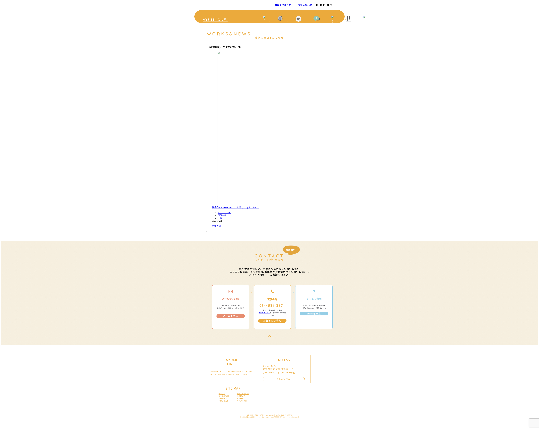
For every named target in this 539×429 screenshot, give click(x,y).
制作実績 (222, 215)
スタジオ (280, 24)
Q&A (316, 24)
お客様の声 (332, 30)
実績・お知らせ (298, 24)
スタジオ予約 (284, 5)
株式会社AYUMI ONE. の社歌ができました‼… (235, 207)
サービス (264, 28)
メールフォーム (264, 312)
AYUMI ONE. (215, 19)
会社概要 (364, 28)
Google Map (284, 379)
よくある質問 (224, 396)
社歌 (220, 218)
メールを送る (230, 316)
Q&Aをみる (314, 313)
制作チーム (348, 24)
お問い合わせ (305, 5)
